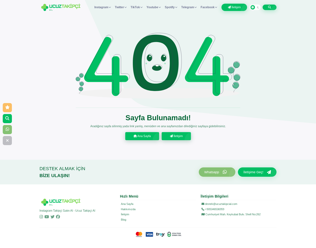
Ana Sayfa (144, 136)
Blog (123, 219)
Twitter (119, 7)
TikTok (135, 7)
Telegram (187, 7)
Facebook (208, 7)
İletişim (236, 7)
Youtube (152, 7)
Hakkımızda (128, 209)
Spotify (170, 7)
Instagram (101, 7)
